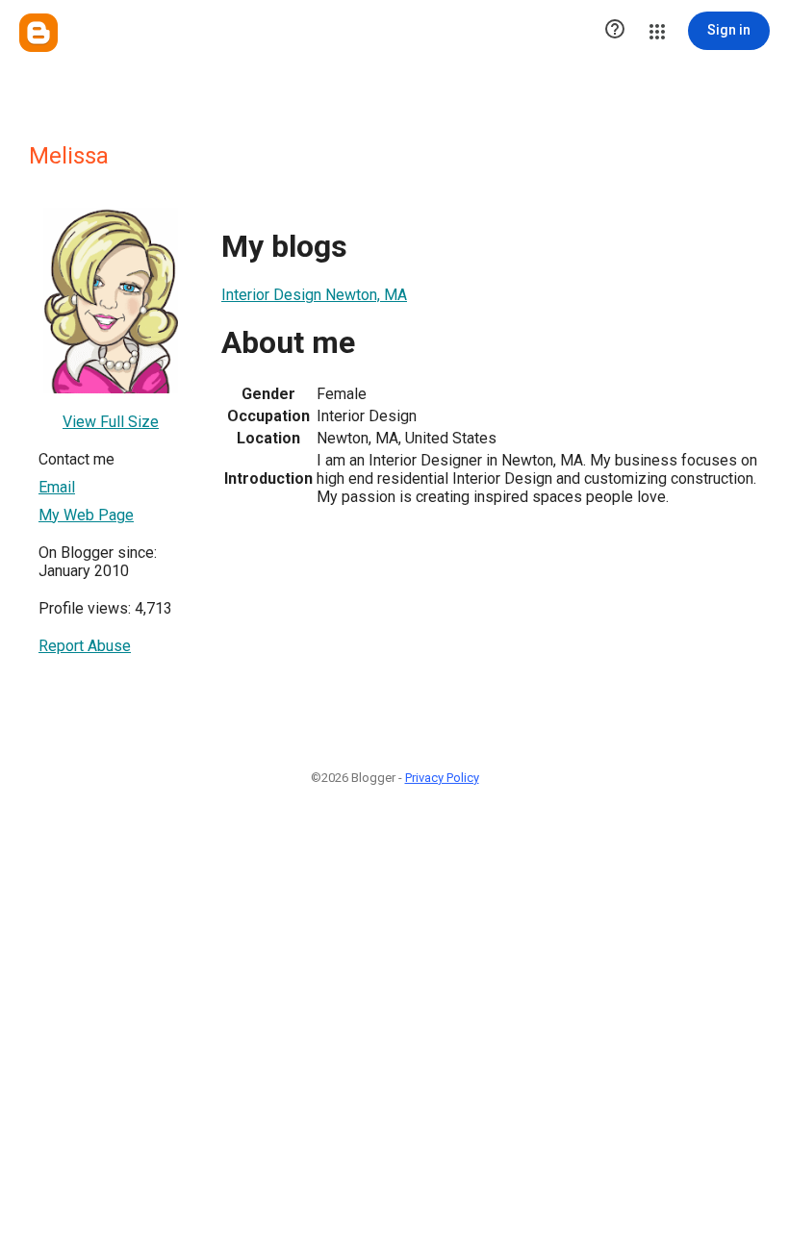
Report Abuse (84, 646)
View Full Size (111, 422)
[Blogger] (38, 32)
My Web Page (86, 515)
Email (56, 487)
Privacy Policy (442, 777)
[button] (615, 31)
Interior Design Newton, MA (314, 295)
